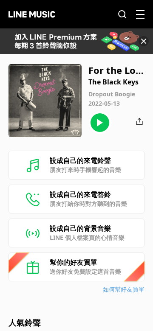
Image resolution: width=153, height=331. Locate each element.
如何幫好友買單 (123, 289)
